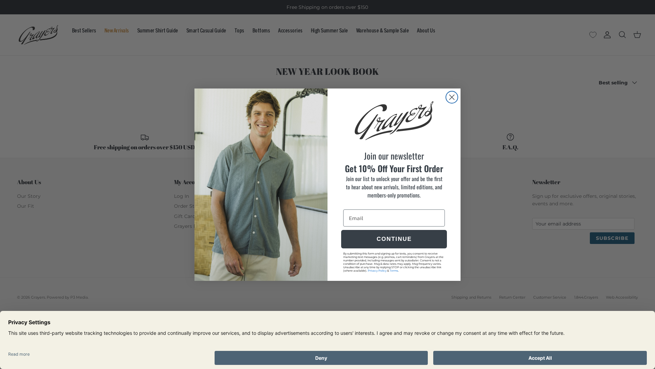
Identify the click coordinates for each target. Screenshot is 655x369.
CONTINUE (394, 239)
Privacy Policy (377, 270)
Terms (394, 270)
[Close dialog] (452, 97)
